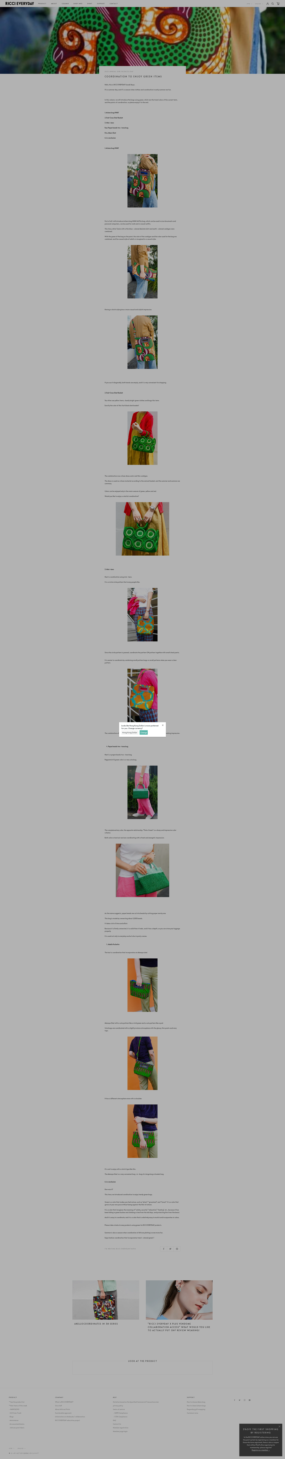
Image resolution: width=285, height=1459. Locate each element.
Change (143, 732)
